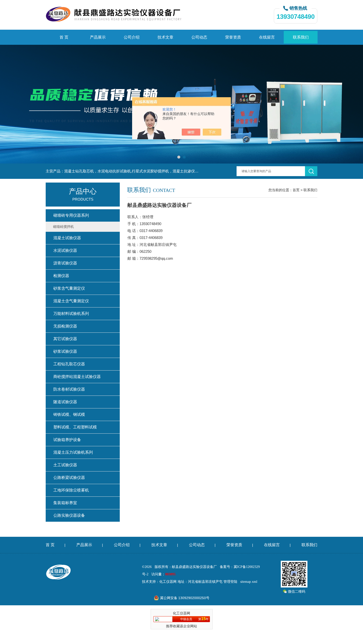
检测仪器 (61, 276)
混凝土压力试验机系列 (73, 452)
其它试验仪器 (65, 339)
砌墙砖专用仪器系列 (71, 215)
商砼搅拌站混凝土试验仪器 (77, 377)
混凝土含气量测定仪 (71, 301)
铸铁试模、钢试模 (69, 414)
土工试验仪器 (65, 465)
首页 (296, 190)
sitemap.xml (248, 582)
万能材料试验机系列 (71, 313)
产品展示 (98, 37)
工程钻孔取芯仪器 (69, 364)
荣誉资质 (233, 37)
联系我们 (301, 37)
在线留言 (267, 37)
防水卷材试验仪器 (69, 389)
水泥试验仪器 (65, 250)
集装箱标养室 (65, 503)
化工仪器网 (168, 582)
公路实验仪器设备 (69, 515)
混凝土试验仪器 (67, 238)
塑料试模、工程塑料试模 (75, 427)
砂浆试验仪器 (65, 351)
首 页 (64, 37)
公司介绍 (132, 37)
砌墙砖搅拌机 (63, 227)
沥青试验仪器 (65, 263)
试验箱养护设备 (67, 440)
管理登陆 (230, 582)
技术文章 (165, 37)
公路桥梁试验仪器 (69, 477)
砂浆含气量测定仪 (69, 288)
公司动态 (199, 37)
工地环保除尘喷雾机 (71, 490)
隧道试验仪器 (65, 402)
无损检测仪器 (65, 326)
